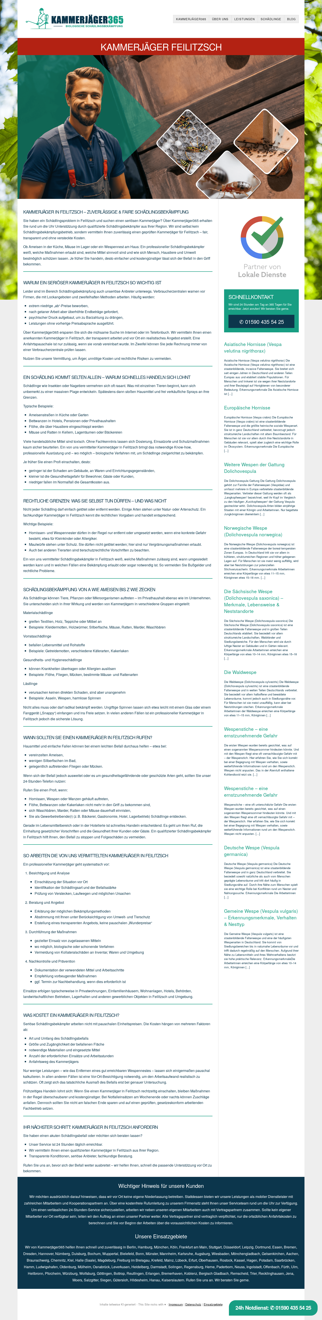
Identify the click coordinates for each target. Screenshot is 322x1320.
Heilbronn (35, 1273)
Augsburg (202, 1253)
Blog (291, 19)
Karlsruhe (185, 1253)
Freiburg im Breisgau (133, 1260)
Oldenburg (68, 1266)
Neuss (240, 1266)
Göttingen (104, 1273)
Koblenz (190, 1273)
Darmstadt (158, 1266)
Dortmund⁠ (263, 1247)
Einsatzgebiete (213, 1304)
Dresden (30, 1253)
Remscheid (239, 1273)
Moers (77, 1279)
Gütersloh (120, 1279)
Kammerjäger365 (191, 19)
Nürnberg (62, 1253)
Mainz (169, 1260)
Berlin (131, 1247)
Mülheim (84, 1266)
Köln (173, 1247)
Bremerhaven (171, 1273)
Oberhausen (208, 1260)
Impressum (176, 1304)
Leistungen (244, 19)
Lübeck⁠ (181, 1260)
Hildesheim (139, 1279)
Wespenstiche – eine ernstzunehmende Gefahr (251, 732)
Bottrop (119, 1273)
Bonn (140, 1253)
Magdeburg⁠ (106, 1260)
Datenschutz (193, 1304)
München (161, 1247)
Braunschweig (38, 1260)
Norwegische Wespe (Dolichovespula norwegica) (253, 531)
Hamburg (145, 1247)
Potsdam (266, 1260)
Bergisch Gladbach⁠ (214, 1273)
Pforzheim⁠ (53, 1273)
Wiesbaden (220, 1253)
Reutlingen (135, 1273)
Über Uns (220, 19)
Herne (210, 1266)
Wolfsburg (87, 1273)
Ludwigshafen (47, 1266)
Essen (277, 1247)
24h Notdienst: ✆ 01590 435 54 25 (273, 1307)
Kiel (70, 1260)
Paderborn (224, 1266)
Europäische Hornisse (247, 407)
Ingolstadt (254, 1266)
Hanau (154, 1279)
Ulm (294, 1266)
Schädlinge (271, 19)
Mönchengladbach (245, 1253)
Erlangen (152, 1273)
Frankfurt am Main (193, 1247)
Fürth (285, 1266)
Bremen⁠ (290, 1247)
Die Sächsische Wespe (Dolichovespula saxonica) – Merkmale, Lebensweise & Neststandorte (253, 601)
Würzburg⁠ (70, 1273)
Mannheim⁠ (168, 1253)
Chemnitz (58, 1260)
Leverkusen (120, 1266)
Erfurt (193, 1260)
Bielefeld (127, 1253)
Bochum (94, 1253)
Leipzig (247, 1247)
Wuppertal (110, 1253)
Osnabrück (101, 1266)
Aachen (292, 1253)
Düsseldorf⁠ (231, 1247)
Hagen (252, 1260)
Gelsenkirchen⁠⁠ (273, 1253)
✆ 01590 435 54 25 (261, 321)
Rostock (226, 1260)
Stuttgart (215, 1247)
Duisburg (79, 1253)
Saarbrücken (284, 1260)
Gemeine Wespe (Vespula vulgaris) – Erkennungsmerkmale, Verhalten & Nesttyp (261, 917)
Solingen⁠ (175, 1266)
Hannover (45, 1253)
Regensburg (193, 1266)
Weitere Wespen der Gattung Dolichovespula (254, 467)
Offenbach (271, 1266)
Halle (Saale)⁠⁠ (85, 1260)
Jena (289, 1273)
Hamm (29, 1266)
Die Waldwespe (240, 672)
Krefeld (157, 1260)
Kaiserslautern (173, 1279)
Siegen (105, 1279)
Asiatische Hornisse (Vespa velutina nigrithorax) (253, 347)
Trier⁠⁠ (253, 1273)
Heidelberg (140, 1266)
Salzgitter (91, 1279)
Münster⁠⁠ (152, 1253)
